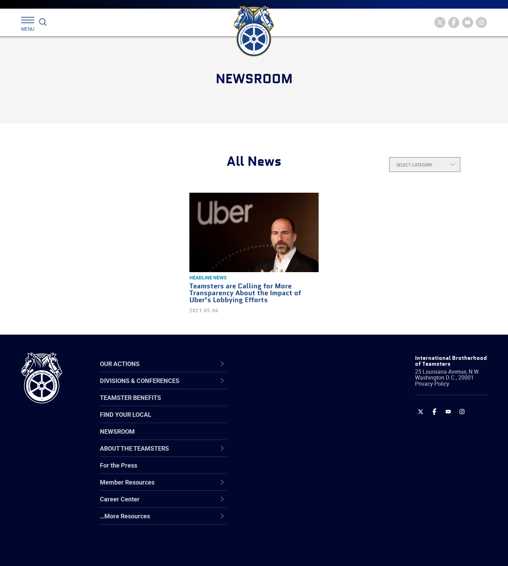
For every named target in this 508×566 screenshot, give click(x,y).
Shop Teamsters (274, 420)
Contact (262, 387)
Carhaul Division (273, 454)
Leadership (266, 404)
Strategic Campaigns (280, 404)
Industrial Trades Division (285, 553)
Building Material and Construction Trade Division (298, 437)
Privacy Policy (432, 383)
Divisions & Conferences (290, 363)
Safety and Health (275, 420)
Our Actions (271, 363)
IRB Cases (265, 470)
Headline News (208, 277)
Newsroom (117, 431)
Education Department (282, 404)
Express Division (273, 487)
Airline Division (271, 387)
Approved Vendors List (282, 454)
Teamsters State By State (286, 387)
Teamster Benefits (130, 397)
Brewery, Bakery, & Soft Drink (290, 420)
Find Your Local (125, 414)
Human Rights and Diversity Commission (289, 536)
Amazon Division (274, 404)
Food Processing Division (285, 503)
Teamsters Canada (277, 437)
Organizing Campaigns (282, 387)
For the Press (118, 465)
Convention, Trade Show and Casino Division (300, 470)
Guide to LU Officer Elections (290, 470)
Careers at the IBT (276, 404)
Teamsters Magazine (280, 404)
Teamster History (275, 420)
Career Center (274, 363)
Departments (269, 437)
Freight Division (272, 520)
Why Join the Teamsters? (286, 387)
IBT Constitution (273, 454)
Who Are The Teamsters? (286, 387)
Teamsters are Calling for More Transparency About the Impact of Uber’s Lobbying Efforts (245, 293)
